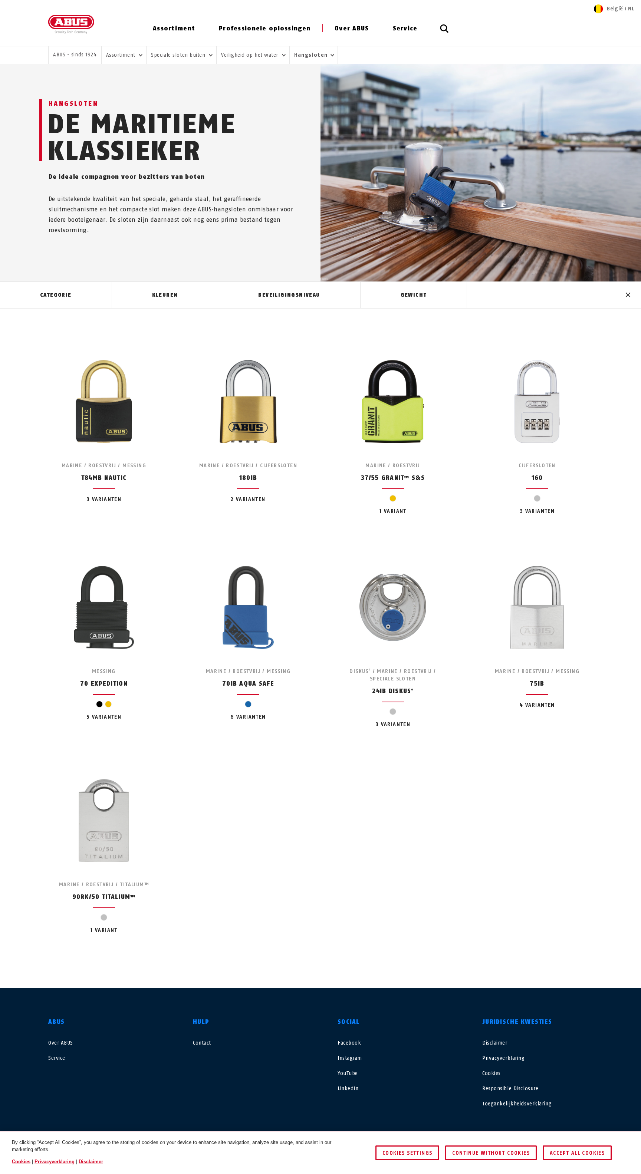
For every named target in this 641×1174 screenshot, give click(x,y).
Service (405, 28)
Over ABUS (352, 28)
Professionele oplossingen (264, 28)
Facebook (349, 1043)
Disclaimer (494, 1043)
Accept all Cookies (577, 1153)
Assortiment (174, 28)
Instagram (350, 1058)
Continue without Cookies (491, 1153)
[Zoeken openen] (444, 33)
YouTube (348, 1073)
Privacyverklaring (503, 1058)
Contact (202, 1043)
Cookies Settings (407, 1153)
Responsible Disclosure (510, 1088)
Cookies (491, 1073)
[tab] (56, 295)
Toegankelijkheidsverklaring (517, 1104)
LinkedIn (348, 1088)
